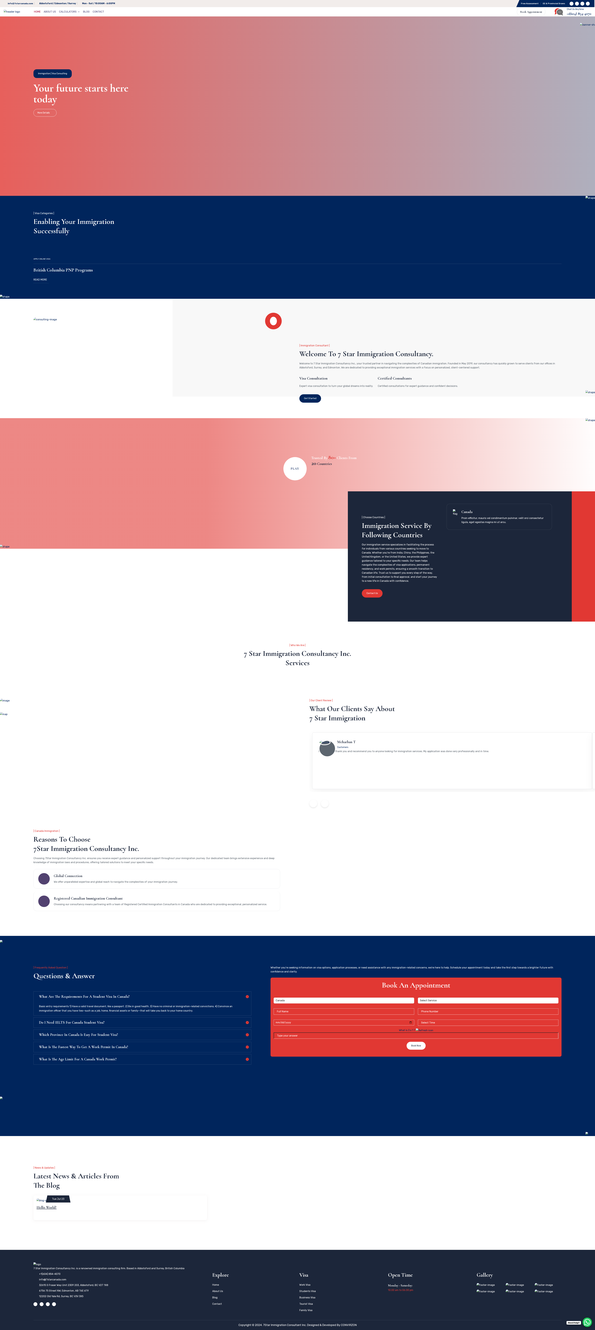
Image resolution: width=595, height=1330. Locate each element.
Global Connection (68, 876)
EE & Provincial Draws (554, 3)
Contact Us (372, 593)
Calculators (68, 11)
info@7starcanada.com (20, 3)
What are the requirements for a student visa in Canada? (84, 996)
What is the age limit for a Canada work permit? (78, 1059)
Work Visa (304, 1284)
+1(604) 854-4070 (579, 13)
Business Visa (307, 1297)
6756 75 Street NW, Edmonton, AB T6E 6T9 (64, 1290)
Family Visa (305, 1310)
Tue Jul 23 (58, 1198)
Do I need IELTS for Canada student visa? (71, 1022)
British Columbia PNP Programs (63, 270)
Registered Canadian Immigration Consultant (88, 898)
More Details (43, 112)
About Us (50, 11)
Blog (86, 11)
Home (37, 11)
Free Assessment (530, 3)
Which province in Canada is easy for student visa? (78, 1034)
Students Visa (307, 1291)
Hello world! (47, 1207)
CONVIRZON (349, 1325)
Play (295, 469)
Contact (98, 11)
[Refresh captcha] (424, 1030)
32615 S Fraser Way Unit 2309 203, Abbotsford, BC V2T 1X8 (73, 1285)
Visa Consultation (313, 378)
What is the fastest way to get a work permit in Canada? (83, 1047)
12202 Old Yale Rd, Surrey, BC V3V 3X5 (61, 1296)
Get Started (310, 398)
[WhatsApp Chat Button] (587, 1322)
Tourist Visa (306, 1303)
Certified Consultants (395, 378)
